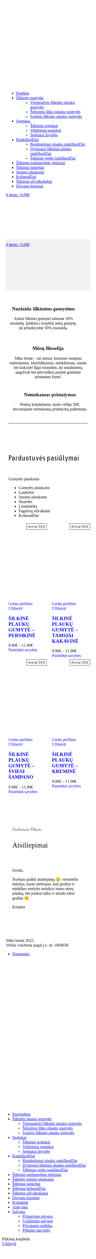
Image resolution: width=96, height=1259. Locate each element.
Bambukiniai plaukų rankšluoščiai (57, 144)
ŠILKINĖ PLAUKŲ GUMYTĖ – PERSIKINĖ (22, 627)
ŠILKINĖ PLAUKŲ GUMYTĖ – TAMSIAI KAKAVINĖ (65, 630)
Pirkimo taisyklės (36, 1230)
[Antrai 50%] (26, 559)
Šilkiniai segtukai (44, 126)
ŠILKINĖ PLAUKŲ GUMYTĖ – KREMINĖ (65, 763)
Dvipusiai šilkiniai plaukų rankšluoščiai (50, 151)
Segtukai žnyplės (44, 135)
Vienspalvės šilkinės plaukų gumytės (52, 1123)
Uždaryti (15, 608)
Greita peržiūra (20, 604)
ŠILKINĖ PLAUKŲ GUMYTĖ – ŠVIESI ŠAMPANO (21, 766)
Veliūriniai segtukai (45, 130)
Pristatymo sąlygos (38, 1216)
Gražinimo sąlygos (38, 1221)
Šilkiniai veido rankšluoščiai (53, 158)
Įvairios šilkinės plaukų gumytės (56, 116)
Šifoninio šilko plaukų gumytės (55, 112)
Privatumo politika (37, 1225)
